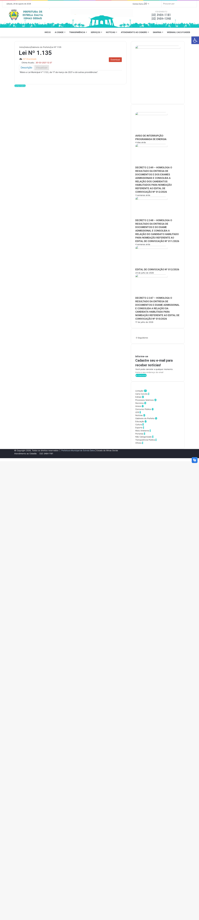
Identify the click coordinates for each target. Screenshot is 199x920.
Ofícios (138, 443)
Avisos (138, 406)
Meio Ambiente (142, 430)
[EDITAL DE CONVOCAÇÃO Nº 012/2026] (151, 248)
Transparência (77, 32)
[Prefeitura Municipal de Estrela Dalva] (99, 17)
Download (115, 59)
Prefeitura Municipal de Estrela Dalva (78, 450)
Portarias (139, 434)
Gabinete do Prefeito (40, 47)
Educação (139, 421)
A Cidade (59, 32)
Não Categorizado (143, 437)
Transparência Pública (145, 440)
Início (48, 32)
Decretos (139, 403)
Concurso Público (143, 409)
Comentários (20, 86)
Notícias (110, 32)
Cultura (138, 424)
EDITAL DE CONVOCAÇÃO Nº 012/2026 (157, 269)
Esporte (138, 427)
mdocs (28, 47)
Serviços (95, 32)
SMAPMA (157, 32)
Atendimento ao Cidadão (134, 32)
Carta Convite (141, 394)
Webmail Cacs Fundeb (178, 32)
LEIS (137, 412)
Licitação (139, 391)
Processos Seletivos (144, 400)
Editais (138, 397)
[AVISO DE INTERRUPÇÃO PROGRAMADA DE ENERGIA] (151, 114)
